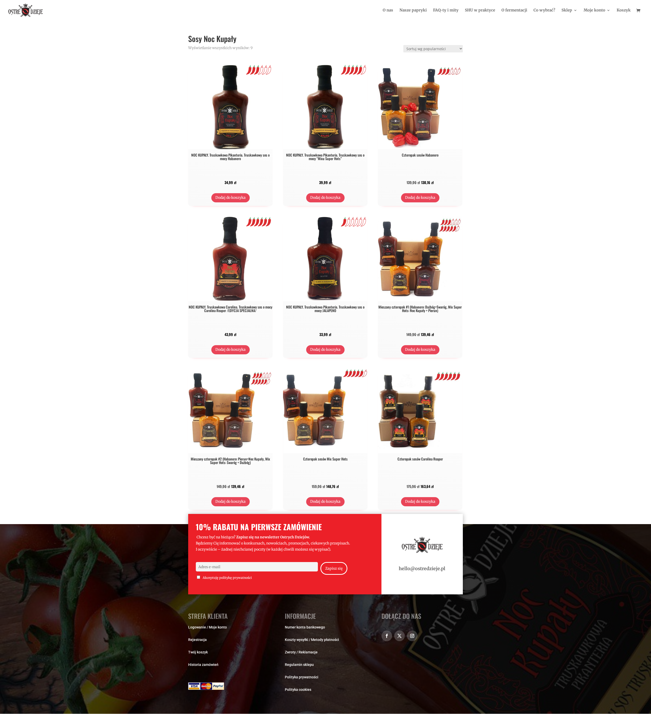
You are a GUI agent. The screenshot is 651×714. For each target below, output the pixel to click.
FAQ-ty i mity (445, 10)
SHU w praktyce (480, 10)
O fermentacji (514, 10)
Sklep (566, 10)
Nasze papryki (413, 10)
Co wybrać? (544, 10)
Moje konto (594, 10)
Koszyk (624, 10)
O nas (388, 10)
